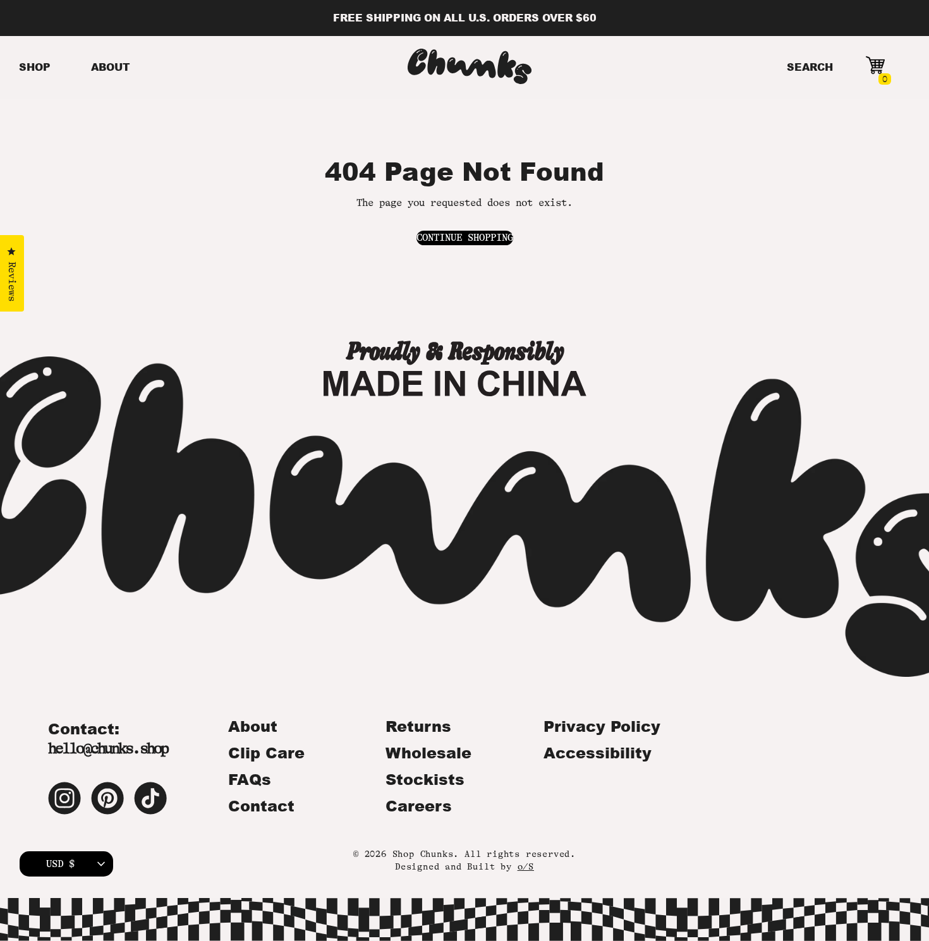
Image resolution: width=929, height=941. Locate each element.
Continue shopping (464, 237)
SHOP (35, 66)
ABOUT (110, 66)
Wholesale (428, 753)
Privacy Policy (601, 726)
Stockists (425, 779)
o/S (526, 866)
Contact (261, 806)
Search (810, 66)
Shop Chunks (423, 854)
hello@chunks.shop (107, 748)
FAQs (249, 779)
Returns (418, 726)
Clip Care (266, 753)
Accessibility (597, 753)
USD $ (60, 864)
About (252, 726)
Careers (419, 806)
